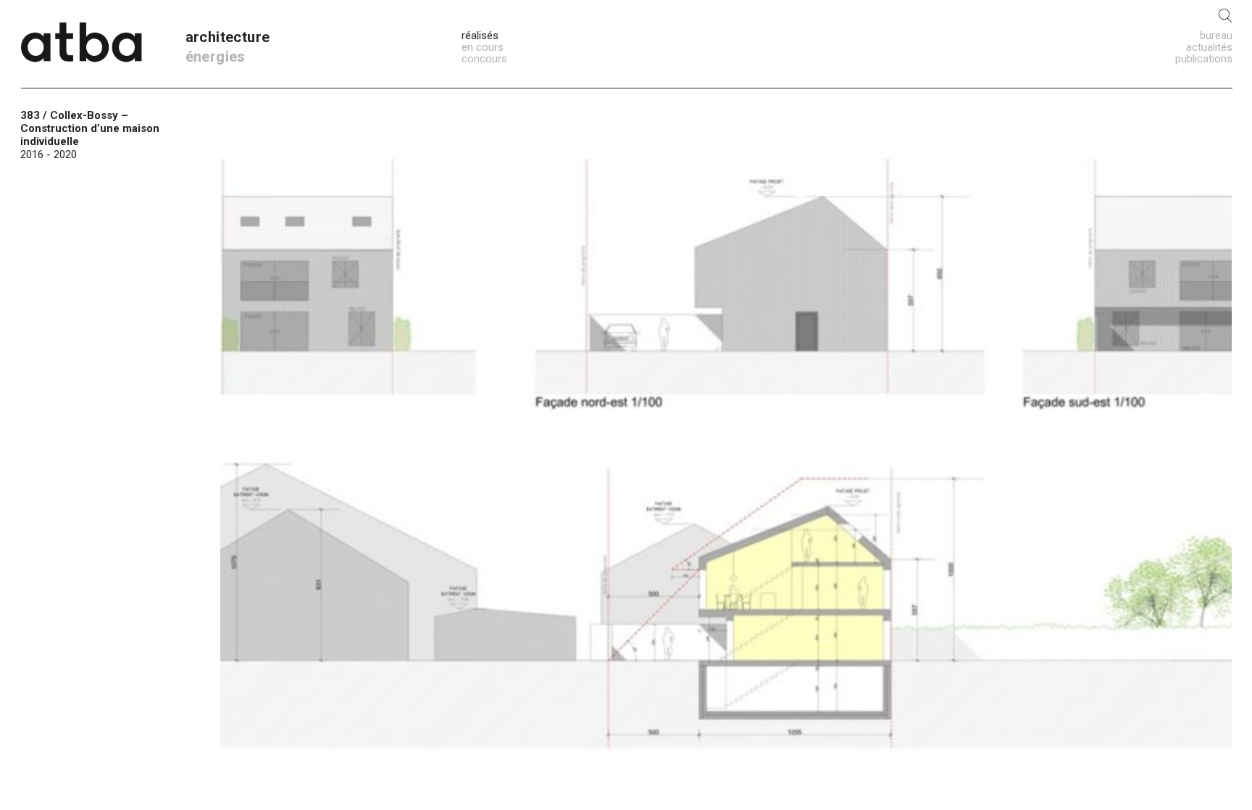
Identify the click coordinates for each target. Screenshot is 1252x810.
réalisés (480, 35)
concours (484, 58)
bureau (1216, 35)
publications (1203, 58)
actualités (1209, 47)
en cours (483, 47)
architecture (227, 37)
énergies (215, 56)
